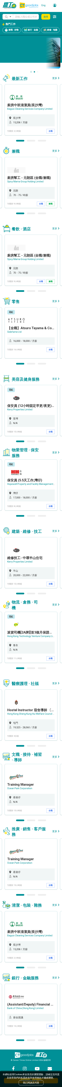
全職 (51, 131)
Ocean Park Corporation (19, 788)
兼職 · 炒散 (13, 30)
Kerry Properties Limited (19, 409)
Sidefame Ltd (14, 332)
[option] (31, 109)
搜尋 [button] (45, 16)
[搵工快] (41, 1055)
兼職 (51, 204)
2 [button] (31, 141)
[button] (7, 17)
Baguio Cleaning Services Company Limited (29, 109)
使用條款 (36, 1077)
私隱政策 (25, 1077)
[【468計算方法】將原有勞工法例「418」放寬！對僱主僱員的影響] (30, 52)
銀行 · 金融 (32, 30)
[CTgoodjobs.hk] (24, 1055)
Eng (43, 5)
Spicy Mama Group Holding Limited (25, 181)
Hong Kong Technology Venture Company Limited (33, 636)
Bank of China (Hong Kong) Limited (25, 1008)
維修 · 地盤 (52, 30)
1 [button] (20, 141)
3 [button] (42, 141)
